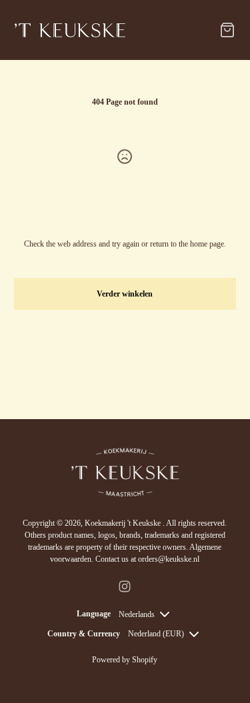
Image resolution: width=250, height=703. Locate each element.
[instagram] (125, 586)
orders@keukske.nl (168, 559)
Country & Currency (83, 633)
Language (94, 613)
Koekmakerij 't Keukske (124, 523)
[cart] (227, 30)
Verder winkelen (125, 294)
